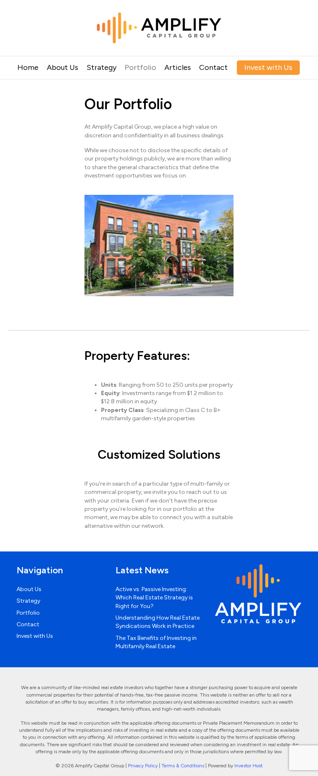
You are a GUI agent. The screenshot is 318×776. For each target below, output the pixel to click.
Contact (213, 67)
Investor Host (248, 766)
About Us (62, 67)
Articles (177, 67)
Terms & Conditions (182, 766)
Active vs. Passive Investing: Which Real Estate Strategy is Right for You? (154, 598)
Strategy (101, 67)
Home (28, 67)
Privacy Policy (143, 766)
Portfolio (140, 67)
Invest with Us (268, 67)
